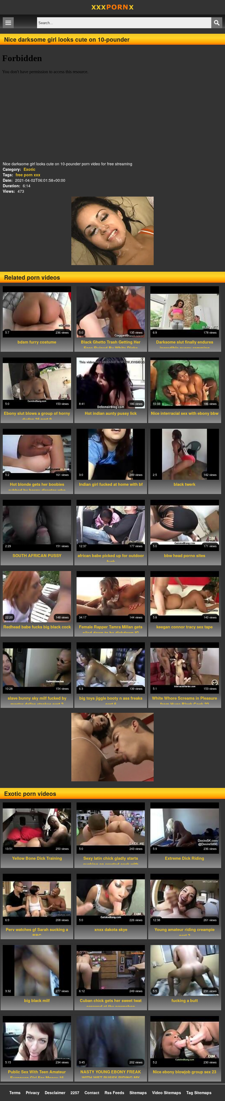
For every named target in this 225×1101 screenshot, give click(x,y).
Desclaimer (55, 1092)
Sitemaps (138, 1092)
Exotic (29, 169)
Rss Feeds (114, 1092)
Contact (92, 1092)
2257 (75, 1092)
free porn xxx (28, 174)
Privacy (33, 1092)
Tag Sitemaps (199, 1092)
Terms (15, 1092)
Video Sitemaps (166, 1092)
